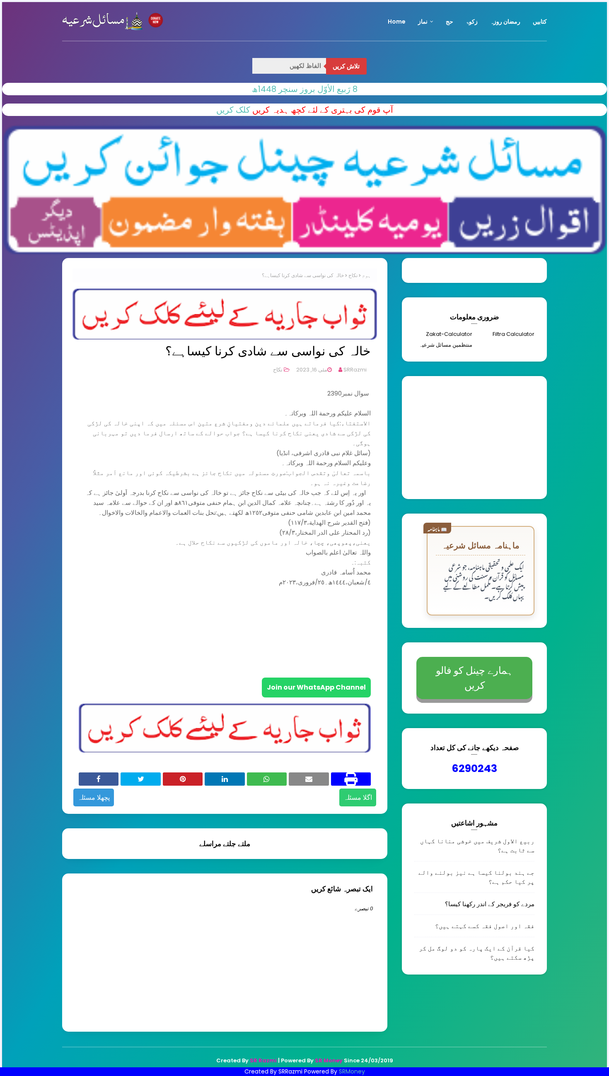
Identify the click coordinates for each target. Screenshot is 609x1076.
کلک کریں (233, 110)
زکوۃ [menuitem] (472, 21)
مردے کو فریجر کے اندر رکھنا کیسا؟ (489, 904)
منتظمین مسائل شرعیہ (445, 345)
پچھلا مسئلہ (93, 797)
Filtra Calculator (513, 334)
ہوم (366, 275)
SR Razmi (263, 1060)
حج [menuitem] (449, 21)
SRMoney (352, 1071)
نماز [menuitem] (423, 21)
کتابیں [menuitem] (540, 21)
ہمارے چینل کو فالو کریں (474, 677)
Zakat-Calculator (449, 334)
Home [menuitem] (397, 21)
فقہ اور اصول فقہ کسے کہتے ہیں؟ (484, 926)
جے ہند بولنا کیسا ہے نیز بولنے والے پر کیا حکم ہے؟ (476, 877)
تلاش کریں (346, 66)
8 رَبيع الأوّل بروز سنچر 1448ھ (305, 89)
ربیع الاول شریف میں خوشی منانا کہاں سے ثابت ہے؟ (477, 845)
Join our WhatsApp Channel (316, 687)
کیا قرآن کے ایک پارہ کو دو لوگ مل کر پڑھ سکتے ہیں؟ (476, 953)
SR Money (329, 1060)
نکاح (353, 275)
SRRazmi (355, 370)
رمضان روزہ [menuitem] (505, 21)
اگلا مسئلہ (357, 797)
